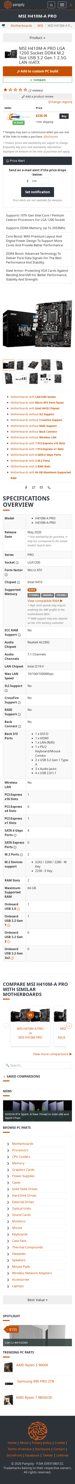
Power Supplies (23, 1176)
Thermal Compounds (27, 1247)
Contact (59, 1449)
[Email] (41, 487)
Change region (60, 102)
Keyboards (20, 1234)
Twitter (48, 1455)
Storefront (14, 1455)
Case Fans (19, 1241)
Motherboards (22, 1144)
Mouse (17, 1228)
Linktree (62, 1455)
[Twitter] (33, 487)
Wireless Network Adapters (32, 1273)
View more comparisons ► (52, 1054)
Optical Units (21, 1208)
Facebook (32, 1455)
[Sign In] (70, 5)
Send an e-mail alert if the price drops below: (37, 172)
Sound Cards (21, 1215)
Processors (20, 1150)
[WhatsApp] (49, 487)
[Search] (51, 5)
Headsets (19, 1254)
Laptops (18, 1286)
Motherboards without (32, 414)
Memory (18, 1163)
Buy (64, 116)
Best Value (37, 1299)
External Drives (23, 1202)
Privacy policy (42, 1443)
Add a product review (39, 96)
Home (12, 1443)
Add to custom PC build (39, 71)
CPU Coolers (21, 1157)
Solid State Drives (25, 1189)
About (24, 1443)
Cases (16, 1182)
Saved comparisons (23, 1076)
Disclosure (51, 136)
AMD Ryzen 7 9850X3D (34, 1397)
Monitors (19, 1221)
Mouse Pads (21, 1266)
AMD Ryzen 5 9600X (32, 1365)
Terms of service (20, 1449)
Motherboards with (33, 397)
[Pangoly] (12, 5)
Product (36, 37)
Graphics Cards (23, 1170)
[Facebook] (26, 487)
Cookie (60, 1443)
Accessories (20, 1279)
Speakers (19, 1260)
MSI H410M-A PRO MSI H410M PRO (30, 1033)
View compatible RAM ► (45, 601)
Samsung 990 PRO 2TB (35, 1381)
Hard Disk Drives (24, 1195)
